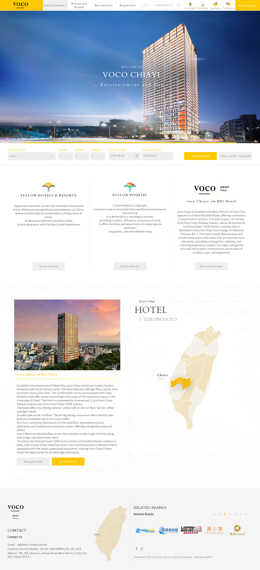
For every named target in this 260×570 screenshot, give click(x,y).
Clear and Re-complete (235, 156)
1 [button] (214, 514)
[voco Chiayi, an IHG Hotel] (21, 5)
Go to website (48, 266)
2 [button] (219, 514)
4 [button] (230, 514)
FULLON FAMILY (190, 8)
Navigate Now (33, 461)
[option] (130, 77)
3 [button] (225, 514)
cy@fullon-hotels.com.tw (32, 544)
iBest (209, 557)
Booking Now (247, 5)
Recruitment (103, 5)
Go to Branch (68, 461)
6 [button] (240, 514)
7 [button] (246, 514)
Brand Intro (128, 5)
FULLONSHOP (202, 8)
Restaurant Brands (79, 5)
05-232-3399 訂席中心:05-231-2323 (60, 549)
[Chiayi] (101, 536)
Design (199, 557)
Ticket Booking (215, 8)
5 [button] (235, 514)
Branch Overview (211, 266)
